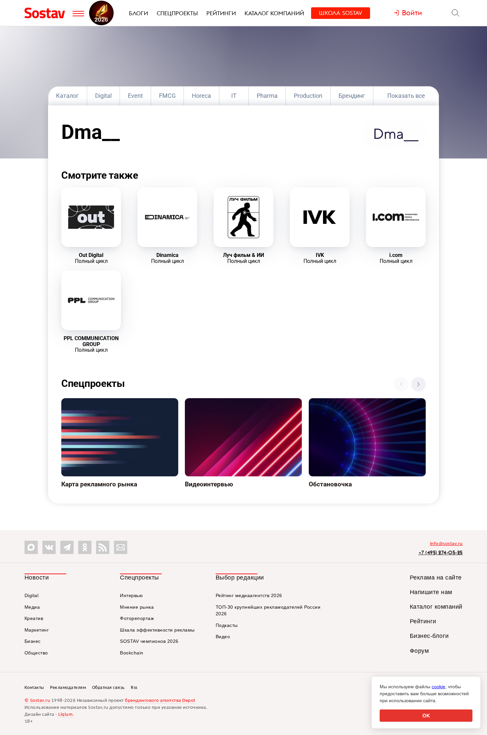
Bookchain (131, 652)
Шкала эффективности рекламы (157, 630)
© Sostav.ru (37, 700)
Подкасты (227, 625)
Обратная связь (108, 687)
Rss (134, 687)
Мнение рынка (137, 607)
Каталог (67, 95)
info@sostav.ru (446, 543)
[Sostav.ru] (47, 13)
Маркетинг (37, 630)
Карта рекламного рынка (93, 402)
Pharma (267, 95)
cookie (438, 686)
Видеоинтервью (205, 402)
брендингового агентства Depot (160, 700)
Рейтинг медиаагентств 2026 (249, 595)
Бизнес (33, 641)
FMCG (167, 95)
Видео (223, 636)
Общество (36, 652)
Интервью (131, 595)
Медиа (32, 607)
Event (135, 95)
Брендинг (352, 95)
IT (234, 95)
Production (308, 95)
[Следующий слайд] (418, 384)
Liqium (65, 714)
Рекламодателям (68, 687)
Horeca (201, 95)
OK (426, 715)
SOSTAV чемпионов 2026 (149, 641)
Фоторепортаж (137, 618)
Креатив (34, 618)
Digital (103, 95)
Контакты (34, 687)
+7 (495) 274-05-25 (440, 552)
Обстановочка (327, 402)
